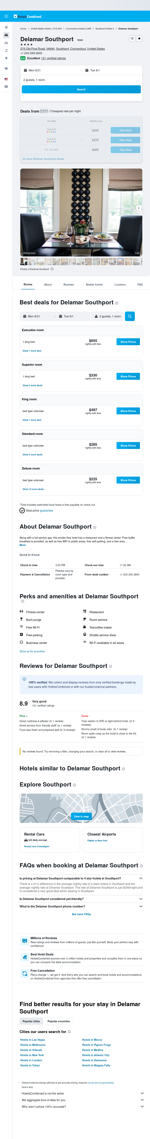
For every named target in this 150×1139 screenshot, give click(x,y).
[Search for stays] (6, 35)
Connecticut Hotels (75, 28)
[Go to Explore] (6, 58)
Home (23, 28)
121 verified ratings (53, 58)
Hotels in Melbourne (33, 1045)
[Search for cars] (6, 42)
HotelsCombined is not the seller (43, 1093)
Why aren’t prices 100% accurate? (44, 1106)
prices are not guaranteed (101, 1082)
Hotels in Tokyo (30, 1065)
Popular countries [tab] (59, 1021)
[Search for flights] (6, 27)
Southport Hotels (103, 28)
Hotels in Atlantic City (95, 1055)
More (23, 545)
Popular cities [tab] (31, 1021)
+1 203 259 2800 (31, 53)
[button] (6, 16)
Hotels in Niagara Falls (96, 1065)
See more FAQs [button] (81, 914)
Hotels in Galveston (94, 1060)
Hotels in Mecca (92, 1039)
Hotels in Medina (92, 1050)
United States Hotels (41, 28)
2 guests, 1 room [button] (34, 80)
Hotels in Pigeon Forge (96, 1045)
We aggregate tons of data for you (43, 1100)
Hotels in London (31, 1060)
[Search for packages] (6, 50)
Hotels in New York (32, 1055)
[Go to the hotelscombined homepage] (27, 16)
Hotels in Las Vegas (32, 1039)
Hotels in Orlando (31, 1050)
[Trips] (6, 68)
